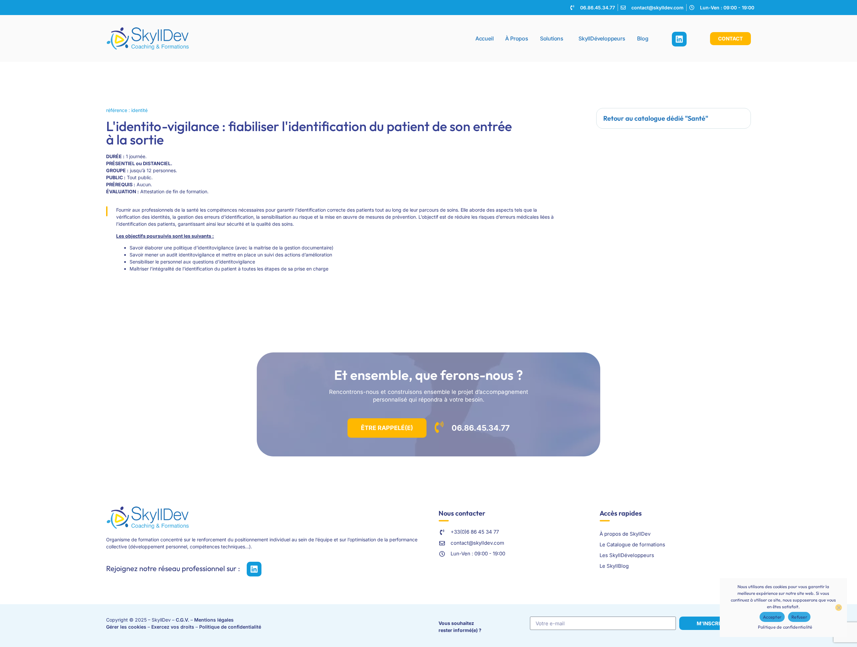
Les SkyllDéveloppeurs (627, 555)
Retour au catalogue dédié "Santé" (655, 118)
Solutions (551, 38)
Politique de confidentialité (230, 627)
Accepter (772, 617)
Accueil (484, 38)
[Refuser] (838, 607)
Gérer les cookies (126, 627)
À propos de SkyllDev (625, 534)
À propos (516, 38)
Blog (642, 38)
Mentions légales (214, 620)
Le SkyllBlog (614, 566)
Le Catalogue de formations (632, 544)
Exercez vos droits (172, 627)
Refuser (799, 617)
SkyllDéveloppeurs (601, 38)
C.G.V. (182, 620)
